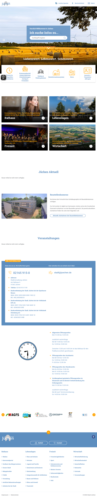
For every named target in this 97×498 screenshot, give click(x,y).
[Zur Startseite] (6, 3)
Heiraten (29, 460)
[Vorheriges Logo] (3, 414)
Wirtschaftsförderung (81, 457)
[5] (53, 53)
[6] (57, 53)
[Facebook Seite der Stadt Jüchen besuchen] (93, 437)
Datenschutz (14, 495)
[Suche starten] (64, 38)
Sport (52, 460)
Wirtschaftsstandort (81, 460)
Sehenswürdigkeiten (57, 473)
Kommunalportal (8, 460)
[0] (31, 53)
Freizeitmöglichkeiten (57, 457)
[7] (61, 53)
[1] (36, 53)
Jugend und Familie (33, 464)
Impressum (5, 495)
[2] (40, 53)
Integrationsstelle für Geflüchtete (37, 475)
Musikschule (54, 477)
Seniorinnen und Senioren (35, 468)
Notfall (40, 443)
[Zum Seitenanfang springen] (48, 432)
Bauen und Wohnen (32, 478)
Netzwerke (78, 468)
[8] (65, 53)
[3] (44, 53)
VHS (52, 480)
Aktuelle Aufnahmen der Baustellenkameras (68, 216)
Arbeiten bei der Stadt (9, 486)
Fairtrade (77, 471)
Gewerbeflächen (80, 464)
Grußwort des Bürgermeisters (12, 464)
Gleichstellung (31, 471)
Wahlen (5, 457)
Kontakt (59, 443)
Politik (5, 475)
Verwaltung (6, 478)
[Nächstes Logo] (93, 414)
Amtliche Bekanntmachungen (12, 482)
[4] (48, 53)
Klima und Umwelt (32, 482)
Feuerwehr (30, 486)
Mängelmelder (7, 471)
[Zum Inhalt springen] (48, 48)
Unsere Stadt (7, 468)
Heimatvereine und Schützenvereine (56, 465)
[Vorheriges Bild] (4, 40)
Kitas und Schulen (32, 457)
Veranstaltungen (80, 475)
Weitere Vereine (56, 469)
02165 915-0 (21, 273)
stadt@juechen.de (62, 272)
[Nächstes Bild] (93, 40)
